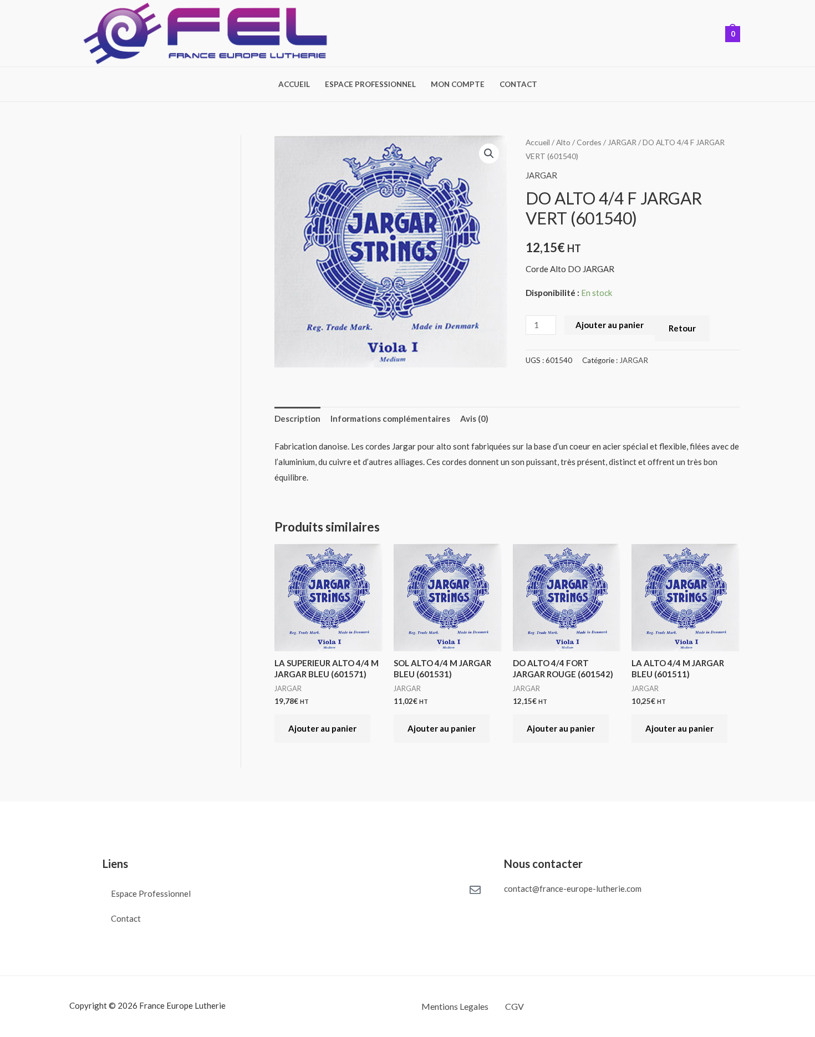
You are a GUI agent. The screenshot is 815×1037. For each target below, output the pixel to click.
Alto (563, 142)
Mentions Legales (454, 1006)
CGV (514, 1006)
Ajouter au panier (609, 325)
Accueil (294, 84)
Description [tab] (297, 418)
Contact (518, 84)
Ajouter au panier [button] (322, 728)
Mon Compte (458, 84)
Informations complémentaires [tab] (390, 418)
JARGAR (622, 142)
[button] (489, 154)
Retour (682, 328)
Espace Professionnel (370, 84)
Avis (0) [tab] (474, 418)
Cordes (589, 142)
